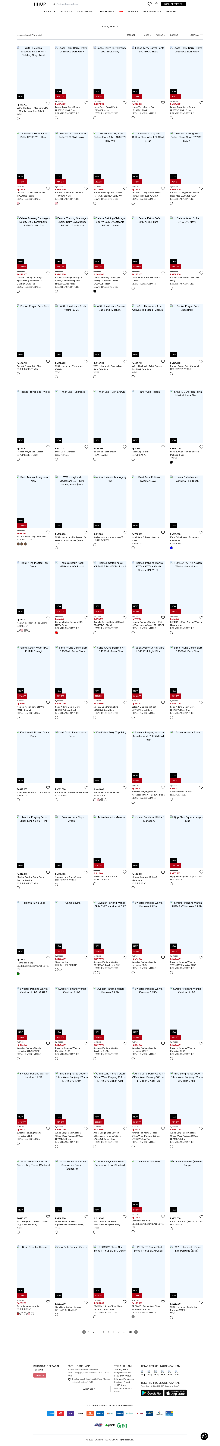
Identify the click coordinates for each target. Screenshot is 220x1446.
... (124, 1331)
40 (130, 1331)
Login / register (173, 4)
